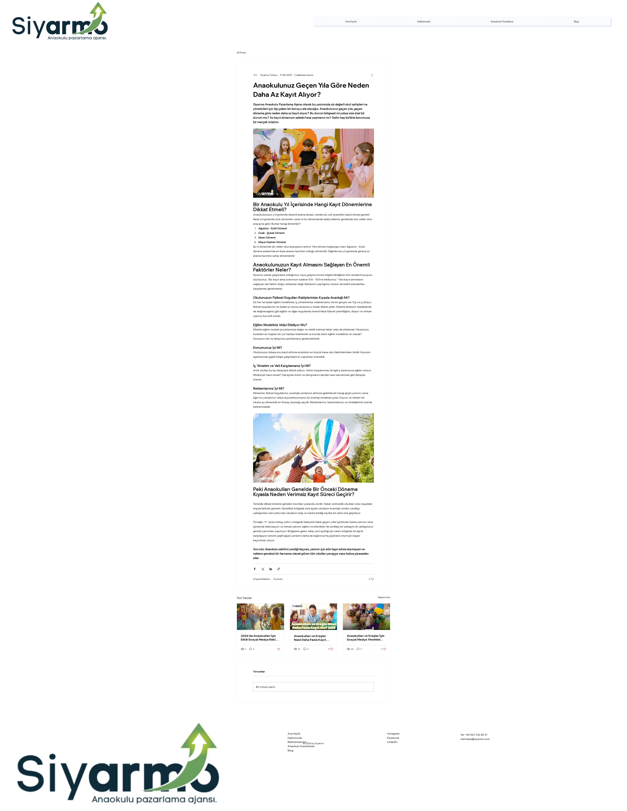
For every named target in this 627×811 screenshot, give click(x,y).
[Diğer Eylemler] (372, 75)
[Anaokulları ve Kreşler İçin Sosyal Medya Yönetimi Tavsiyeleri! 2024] (366, 616)
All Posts (241, 52)
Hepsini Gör (384, 597)
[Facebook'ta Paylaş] (254, 568)
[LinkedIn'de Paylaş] (270, 568)
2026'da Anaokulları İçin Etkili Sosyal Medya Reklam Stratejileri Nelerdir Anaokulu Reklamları (260, 637)
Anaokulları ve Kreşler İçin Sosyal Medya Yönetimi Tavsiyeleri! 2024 (365, 637)
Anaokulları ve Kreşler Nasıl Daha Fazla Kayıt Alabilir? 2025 (310, 638)
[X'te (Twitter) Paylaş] (262, 568)
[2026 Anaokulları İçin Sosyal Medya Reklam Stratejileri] (260, 616)
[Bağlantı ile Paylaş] (278, 568)
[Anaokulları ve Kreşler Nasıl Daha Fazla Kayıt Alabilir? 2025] (313, 616)
